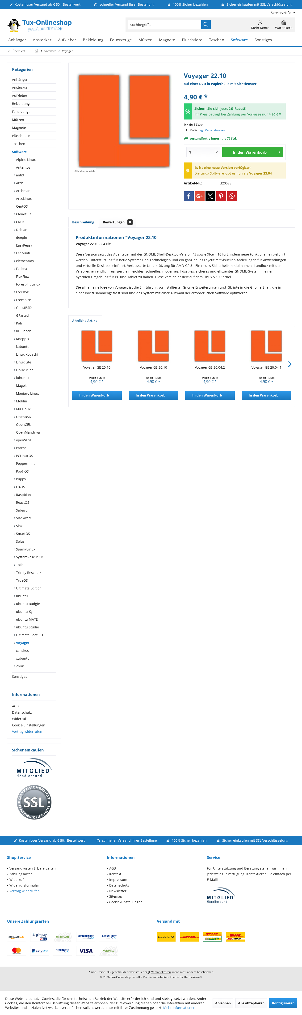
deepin (21, 237)
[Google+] (200, 196)
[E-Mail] (232, 196)
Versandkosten (161, 972)
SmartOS (22, 533)
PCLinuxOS (24, 455)
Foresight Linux (27, 284)
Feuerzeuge (21, 111)
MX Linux (22, 409)
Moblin (21, 401)
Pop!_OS (22, 471)
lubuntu (22, 377)
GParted (22, 315)
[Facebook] (189, 196)
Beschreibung (83, 222)
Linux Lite (23, 362)
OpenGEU (23, 424)
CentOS (21, 206)
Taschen (18, 143)
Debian (21, 229)
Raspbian (23, 494)
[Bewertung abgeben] (234, 90)
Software (19, 151)
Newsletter (117, 891)
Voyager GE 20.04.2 (210, 367)
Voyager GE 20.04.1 (266, 367)
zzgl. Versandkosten (211, 130)
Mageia (21, 385)
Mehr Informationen (179, 1007)
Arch (19, 183)
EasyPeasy (23, 245)
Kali (18, 323)
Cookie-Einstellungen (28, 725)
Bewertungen (117, 222)
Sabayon (22, 510)
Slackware (23, 518)
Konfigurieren (283, 1003)
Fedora (21, 268)
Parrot (20, 448)
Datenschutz (22, 712)
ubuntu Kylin (26, 611)
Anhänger (20, 79)
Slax (18, 526)
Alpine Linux (25, 159)
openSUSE (23, 440)
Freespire (23, 300)
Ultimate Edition (28, 588)
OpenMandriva (27, 432)
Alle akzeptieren (251, 1003)
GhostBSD (23, 307)
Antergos (22, 167)
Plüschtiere (21, 135)
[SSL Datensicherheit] (34, 802)
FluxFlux (22, 276)
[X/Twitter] (210, 196)
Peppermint (25, 463)
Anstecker (20, 87)
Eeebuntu (23, 253)
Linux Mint (24, 370)
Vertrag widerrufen (27, 731)
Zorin (19, 666)
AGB (15, 706)
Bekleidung (21, 103)
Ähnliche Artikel (85, 320)
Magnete (19, 127)
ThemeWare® (193, 977)
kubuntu (22, 346)
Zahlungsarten (21, 874)
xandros (22, 650)
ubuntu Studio (27, 627)
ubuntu (21, 596)
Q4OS (20, 487)
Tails (19, 565)
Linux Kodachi (26, 354)
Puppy (20, 479)
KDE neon (23, 331)
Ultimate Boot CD (29, 635)
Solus (20, 541)
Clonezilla (23, 214)
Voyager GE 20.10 (96, 367)
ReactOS (22, 502)
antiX (19, 175)
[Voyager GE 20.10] (97, 346)
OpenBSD (23, 416)
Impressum (118, 879)
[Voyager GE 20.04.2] (210, 346)
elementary (24, 261)
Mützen (18, 119)
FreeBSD (22, 292)
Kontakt (115, 874)
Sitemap (115, 896)
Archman (22, 190)
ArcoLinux (23, 198)
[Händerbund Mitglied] (34, 768)
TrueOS (21, 580)
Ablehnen (223, 1003)
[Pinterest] (221, 196)
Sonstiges (19, 676)
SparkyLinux (25, 549)
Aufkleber (19, 95)
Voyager (22, 642)
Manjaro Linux (27, 393)
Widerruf (19, 718)
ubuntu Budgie (27, 603)
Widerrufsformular (24, 885)
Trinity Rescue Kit (29, 572)
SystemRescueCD (29, 557)
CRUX (20, 222)
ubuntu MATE (26, 619)
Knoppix (22, 339)
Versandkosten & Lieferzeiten (32, 868)
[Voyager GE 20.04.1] (266, 346)
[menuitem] (281, 13)
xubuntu (22, 658)
